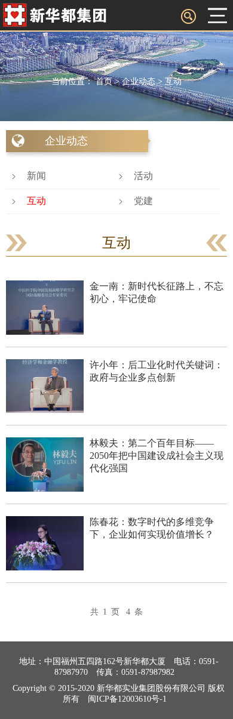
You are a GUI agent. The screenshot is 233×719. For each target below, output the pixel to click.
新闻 (36, 176)
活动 (143, 176)
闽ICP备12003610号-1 (127, 699)
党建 (143, 201)
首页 (104, 81)
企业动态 (138, 81)
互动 (173, 81)
